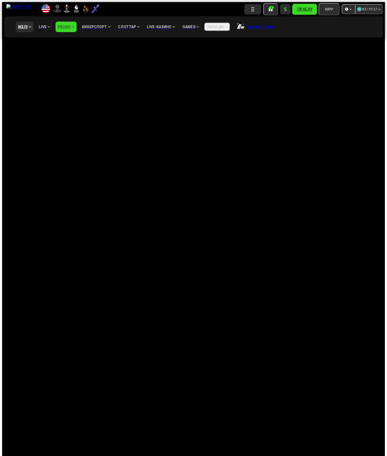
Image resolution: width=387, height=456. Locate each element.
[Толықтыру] (285, 9)
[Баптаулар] (348, 9)
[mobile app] (252, 9)
